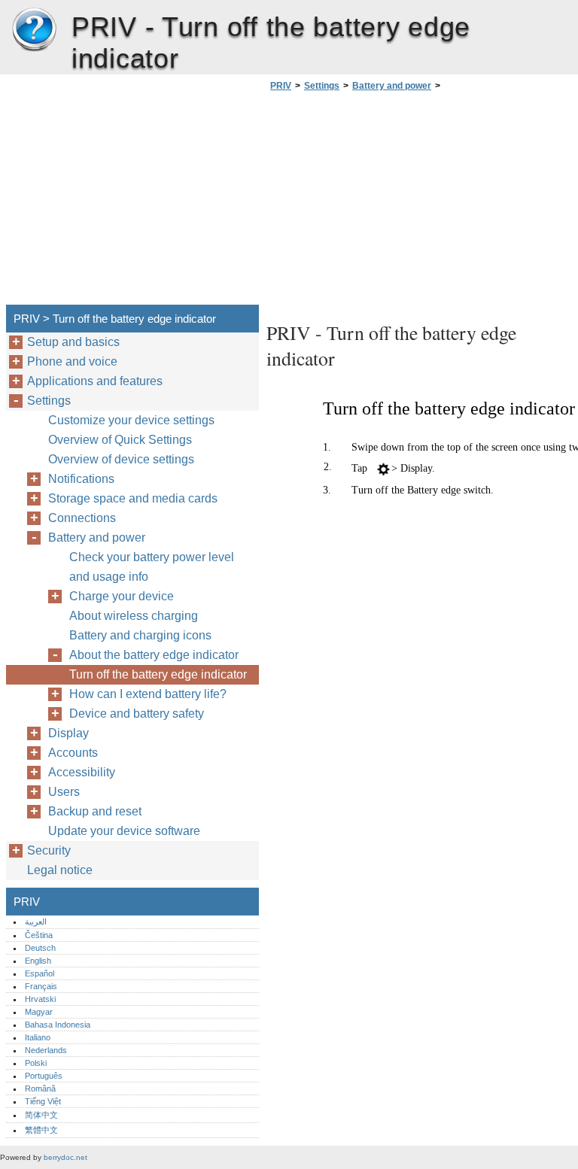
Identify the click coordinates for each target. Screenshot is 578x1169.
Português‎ (43, 1075)
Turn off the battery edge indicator (158, 674)
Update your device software (124, 830)
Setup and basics (73, 342)
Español (39, 973)
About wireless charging (133, 615)
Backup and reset (94, 811)
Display (68, 733)
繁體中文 (41, 1129)
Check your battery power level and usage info (151, 567)
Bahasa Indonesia (57, 1024)
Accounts (73, 752)
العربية (36, 921)
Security (49, 850)
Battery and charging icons (140, 635)
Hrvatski (40, 999)
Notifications (81, 478)
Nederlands (46, 1050)
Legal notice (60, 870)
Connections (82, 518)
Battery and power (391, 85)
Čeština (39, 935)
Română (40, 1088)
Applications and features (95, 381)
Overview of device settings (121, 459)
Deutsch (40, 947)
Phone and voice (72, 361)
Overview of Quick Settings (120, 439)
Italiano (37, 1037)
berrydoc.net (65, 1157)
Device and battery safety (136, 713)
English (38, 960)
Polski (36, 1062)
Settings (321, 85)
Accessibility (81, 772)
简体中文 (41, 1114)
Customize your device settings (131, 420)
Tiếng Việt (43, 1101)
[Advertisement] (392, 202)
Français (41, 986)
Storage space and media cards (133, 498)
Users (64, 791)
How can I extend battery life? (148, 694)
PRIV (33, 30)
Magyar (39, 1011)
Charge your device (121, 596)
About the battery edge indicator (154, 654)
